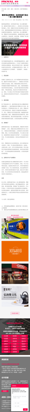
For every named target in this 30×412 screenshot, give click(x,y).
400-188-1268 (9, 397)
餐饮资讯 (16, 9)
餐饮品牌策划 (15, 38)
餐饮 (12, 9)
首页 (8, 9)
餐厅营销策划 (23, 9)
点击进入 (5, 391)
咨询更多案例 (15, 313)
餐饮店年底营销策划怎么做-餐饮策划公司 (16, 210)
